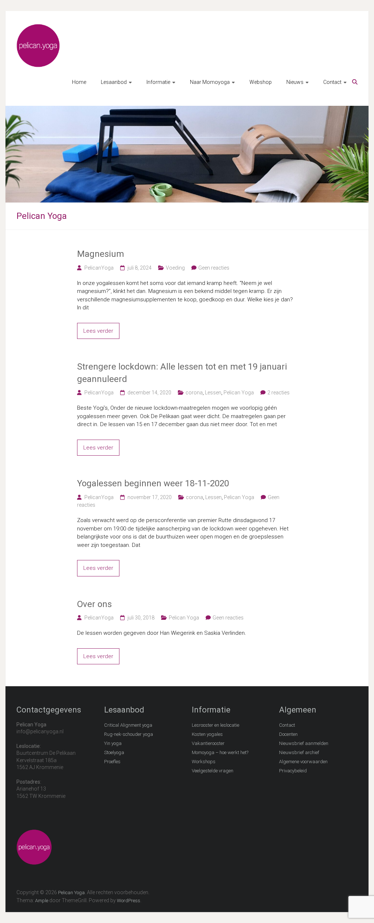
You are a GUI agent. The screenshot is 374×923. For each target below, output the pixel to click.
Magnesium (100, 254)
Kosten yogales (207, 734)
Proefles (112, 761)
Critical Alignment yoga (128, 725)
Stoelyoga (114, 752)
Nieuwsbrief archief (299, 752)
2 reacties (278, 392)
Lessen (213, 392)
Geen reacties (213, 268)
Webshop (260, 82)
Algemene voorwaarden (303, 761)
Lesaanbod (114, 82)
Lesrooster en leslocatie (215, 725)
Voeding (175, 268)
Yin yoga (113, 743)
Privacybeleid (293, 770)
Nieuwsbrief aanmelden (303, 743)
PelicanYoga (99, 268)
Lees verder (98, 331)
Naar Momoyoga (210, 82)
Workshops (203, 761)
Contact (332, 82)
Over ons (94, 604)
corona (194, 392)
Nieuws (295, 82)
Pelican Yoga (239, 392)
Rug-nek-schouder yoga (128, 734)
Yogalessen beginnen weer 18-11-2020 (153, 483)
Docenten (288, 734)
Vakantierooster (208, 743)
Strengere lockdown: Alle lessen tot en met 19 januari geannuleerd (182, 373)
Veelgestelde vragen (212, 770)
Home (79, 82)
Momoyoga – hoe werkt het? (220, 752)
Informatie (158, 82)
